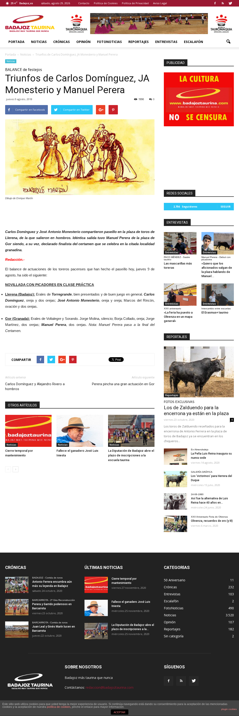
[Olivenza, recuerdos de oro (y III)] (175, 524)
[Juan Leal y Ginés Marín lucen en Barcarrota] (16, 629)
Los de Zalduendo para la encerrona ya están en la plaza (196, 410)
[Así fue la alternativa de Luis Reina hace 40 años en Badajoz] (175, 501)
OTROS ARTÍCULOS (22, 405)
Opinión (83, 41)
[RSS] (222, 3)
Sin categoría (173, 636)
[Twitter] (230, 3)
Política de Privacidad (135, 3)
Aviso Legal (160, 3)
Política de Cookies (105, 3)
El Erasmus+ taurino (214, 312)
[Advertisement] (79, 213)
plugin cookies (229, 709)
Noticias (39, 41)
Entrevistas (166, 41)
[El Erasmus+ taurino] (217, 294)
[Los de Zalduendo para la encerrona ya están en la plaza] (199, 371)
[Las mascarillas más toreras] (180, 243)
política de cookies (58, 707)
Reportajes (138, 41)
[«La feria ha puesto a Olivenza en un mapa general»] (180, 294)
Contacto (83, 3)
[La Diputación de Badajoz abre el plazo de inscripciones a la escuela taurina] (131, 431)
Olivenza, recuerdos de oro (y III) (212, 520)
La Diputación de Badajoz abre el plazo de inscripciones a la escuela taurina (131, 455)
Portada (16, 41)
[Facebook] (214, 3)
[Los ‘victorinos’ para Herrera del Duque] (175, 479)
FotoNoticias (109, 41)
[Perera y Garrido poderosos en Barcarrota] (16, 607)
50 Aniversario (174, 580)
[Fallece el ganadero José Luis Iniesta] (79, 431)
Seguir (226, 206)
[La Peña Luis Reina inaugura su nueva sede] (175, 456)
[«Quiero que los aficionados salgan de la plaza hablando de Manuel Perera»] (217, 243)
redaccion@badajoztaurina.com (110, 687)
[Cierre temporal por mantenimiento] (28, 431)
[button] (228, 41)
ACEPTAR (119, 712)
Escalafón (193, 41)
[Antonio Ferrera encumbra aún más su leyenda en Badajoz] (16, 585)
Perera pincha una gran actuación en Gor (123, 384)
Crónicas (61, 41)
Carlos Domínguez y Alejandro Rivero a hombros (35, 386)
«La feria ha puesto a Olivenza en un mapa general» (178, 317)
